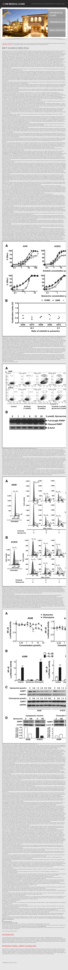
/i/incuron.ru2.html (57, 30)
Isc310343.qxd (8, 934)
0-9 (63, 3)
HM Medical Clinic (15, 4)
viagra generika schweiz (6, 44)
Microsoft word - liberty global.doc (19, 946)
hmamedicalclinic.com (57, 22)
